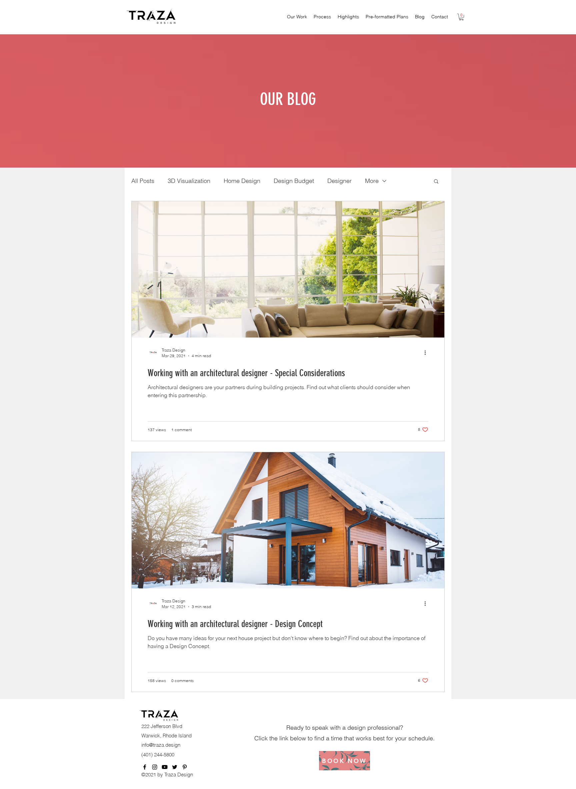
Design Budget (294, 181)
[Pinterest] (184, 767)
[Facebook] (144, 767)
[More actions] (427, 353)
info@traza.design (160, 745)
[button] (461, 17)
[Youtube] (164, 767)
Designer (339, 181)
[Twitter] (174, 767)
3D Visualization (189, 181)
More (372, 181)
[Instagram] (154, 767)
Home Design (242, 181)
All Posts (142, 181)
